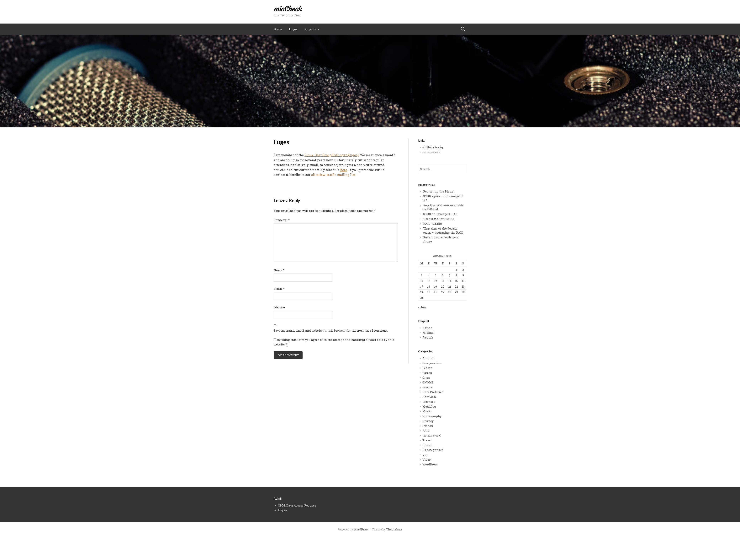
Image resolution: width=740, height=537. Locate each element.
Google (427, 387)
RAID (426, 430)
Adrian (427, 328)
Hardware (429, 397)
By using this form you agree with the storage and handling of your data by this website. (334, 342)
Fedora (427, 368)
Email (279, 288)
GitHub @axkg (432, 147)
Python (427, 426)
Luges (293, 29)
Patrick (427, 337)
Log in (282, 510)
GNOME (427, 382)
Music (426, 411)
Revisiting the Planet (438, 191)
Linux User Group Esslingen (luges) (331, 155)
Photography (431, 416)
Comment (282, 220)
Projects (310, 29)
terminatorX (431, 152)
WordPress (430, 464)
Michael (428, 332)
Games (427, 373)
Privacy (428, 421)
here (343, 170)
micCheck (288, 8)
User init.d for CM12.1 (438, 219)
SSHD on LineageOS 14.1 (440, 214)
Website (279, 307)
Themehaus (394, 529)
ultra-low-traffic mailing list (333, 175)
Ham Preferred (432, 392)
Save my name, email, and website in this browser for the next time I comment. (331, 330)
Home (278, 29)
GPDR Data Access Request (297, 505)
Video (426, 459)
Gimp (426, 377)
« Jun (422, 307)
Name (279, 270)
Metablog (429, 406)
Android (428, 358)
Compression (432, 363)
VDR (425, 455)
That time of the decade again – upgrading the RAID (442, 230)
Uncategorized (433, 450)
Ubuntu (427, 445)
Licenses (428, 402)
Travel (427, 440)
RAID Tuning (432, 223)
